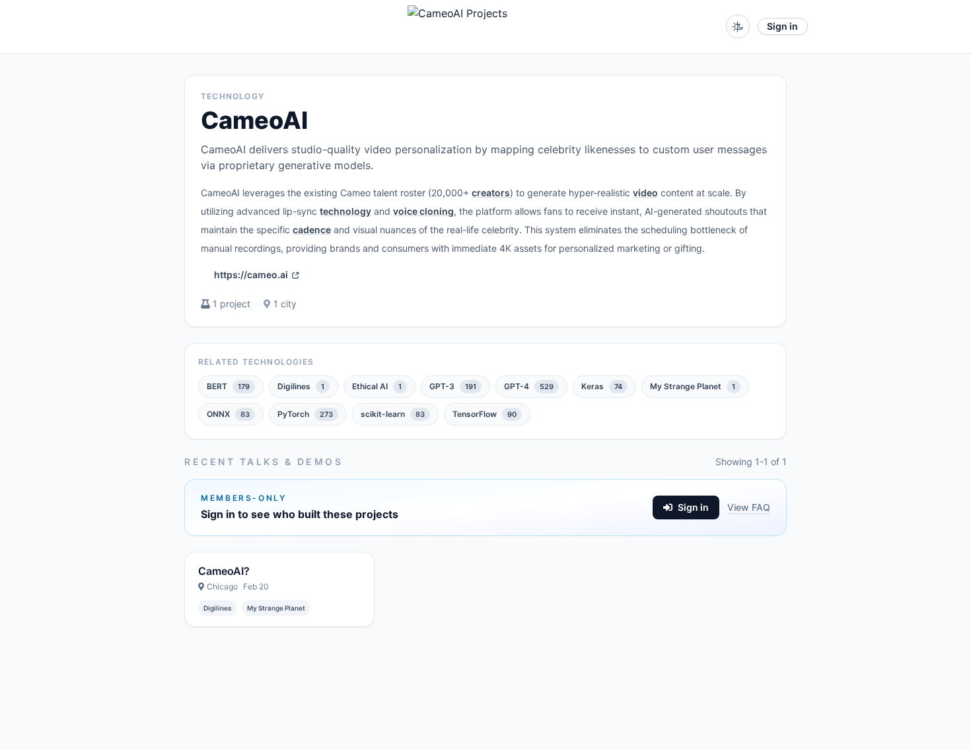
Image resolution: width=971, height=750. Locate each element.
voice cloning (423, 211)
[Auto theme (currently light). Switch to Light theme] (738, 26)
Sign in (782, 26)
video (645, 192)
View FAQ (748, 507)
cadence (312, 229)
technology (345, 211)
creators (491, 192)
